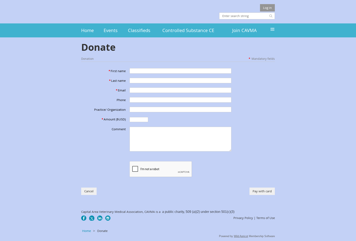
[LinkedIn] (99, 218)
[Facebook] (83, 218)
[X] (91, 218)
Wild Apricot (241, 236)
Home (86, 231)
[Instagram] (107, 218)
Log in (267, 8)
